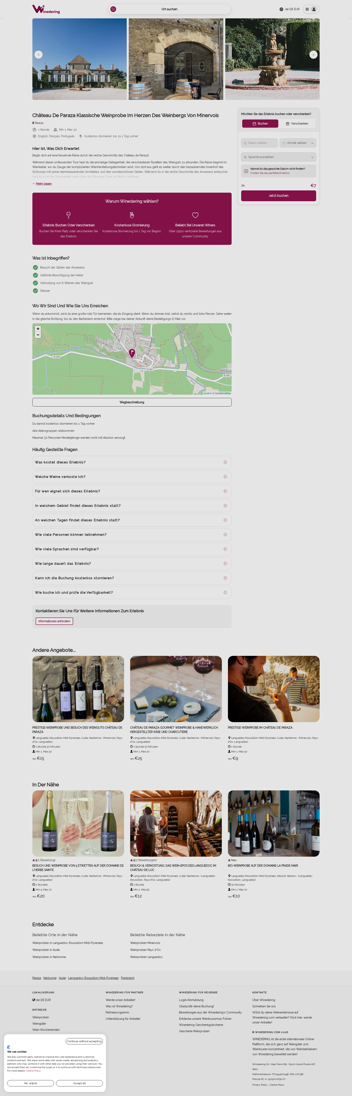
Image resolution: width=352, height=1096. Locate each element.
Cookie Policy (33, 1070)
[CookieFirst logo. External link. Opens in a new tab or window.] (8, 1047)
